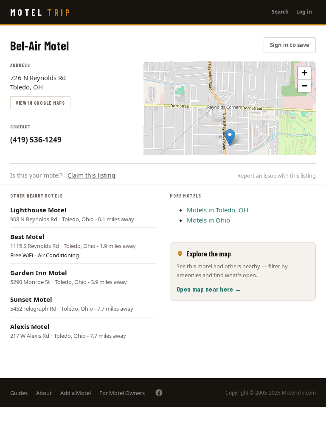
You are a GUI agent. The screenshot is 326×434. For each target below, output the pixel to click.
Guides (19, 393)
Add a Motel (75, 393)
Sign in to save (289, 45)
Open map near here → (209, 289)
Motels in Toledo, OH (217, 210)
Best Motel (27, 236)
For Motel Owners (122, 393)
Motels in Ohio (208, 220)
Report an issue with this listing (276, 175)
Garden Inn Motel (38, 272)
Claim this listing (91, 175)
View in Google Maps (40, 103)
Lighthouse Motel (38, 210)
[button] (230, 137)
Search (280, 11)
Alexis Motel (30, 326)
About (44, 393)
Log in (304, 11)
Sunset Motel (31, 299)
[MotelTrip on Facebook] (159, 393)
